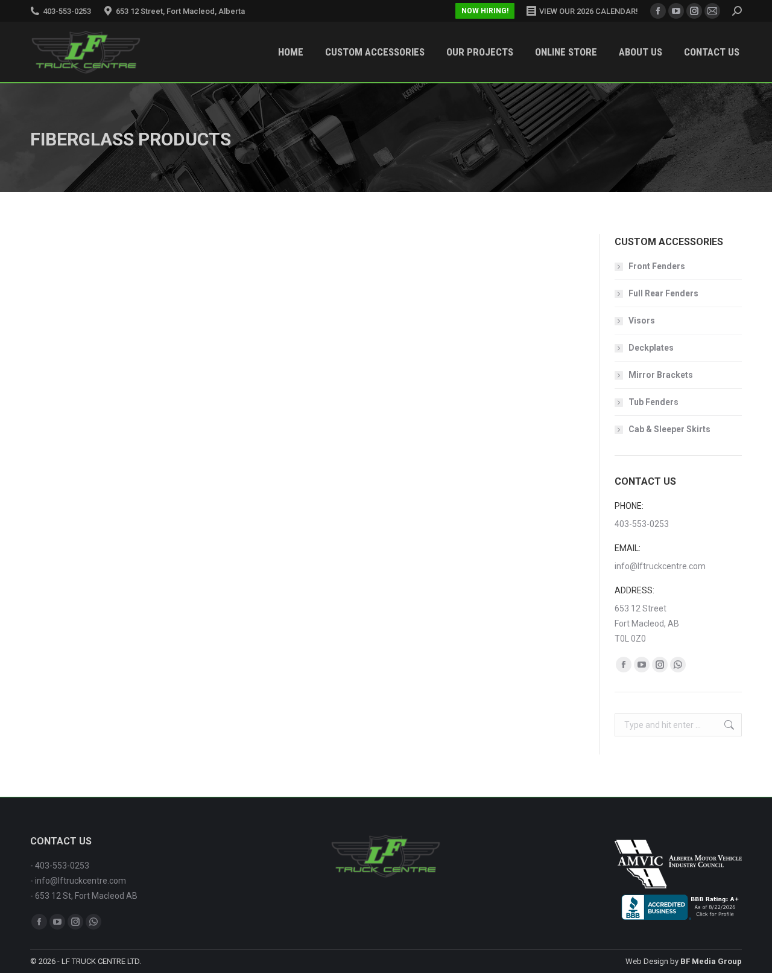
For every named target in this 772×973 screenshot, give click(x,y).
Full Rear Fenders (663, 293)
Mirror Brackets (660, 375)
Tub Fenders (653, 402)
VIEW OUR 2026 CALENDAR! (588, 11)
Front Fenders (656, 266)
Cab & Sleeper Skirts (669, 429)
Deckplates (651, 348)
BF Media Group (711, 961)
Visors (641, 320)
